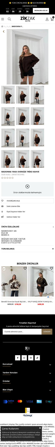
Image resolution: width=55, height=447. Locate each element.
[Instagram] (30, 357)
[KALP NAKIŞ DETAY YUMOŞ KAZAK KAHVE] (41, 283)
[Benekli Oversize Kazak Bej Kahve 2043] (14, 283)
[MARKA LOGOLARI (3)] (28, 348)
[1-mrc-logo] (27, 410)
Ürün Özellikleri (10, 226)
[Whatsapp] (24, 357)
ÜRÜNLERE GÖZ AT (41, 10)
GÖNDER (46, 332)
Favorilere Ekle (25, 268)
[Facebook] (17, 357)
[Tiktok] (37, 357)
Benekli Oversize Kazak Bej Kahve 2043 (14, 301)
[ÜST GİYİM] (7, 26)
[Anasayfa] (4, 26)
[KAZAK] (9, 26)
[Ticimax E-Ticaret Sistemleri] (27, 415)
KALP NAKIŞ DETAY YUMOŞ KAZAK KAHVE (41, 301)
